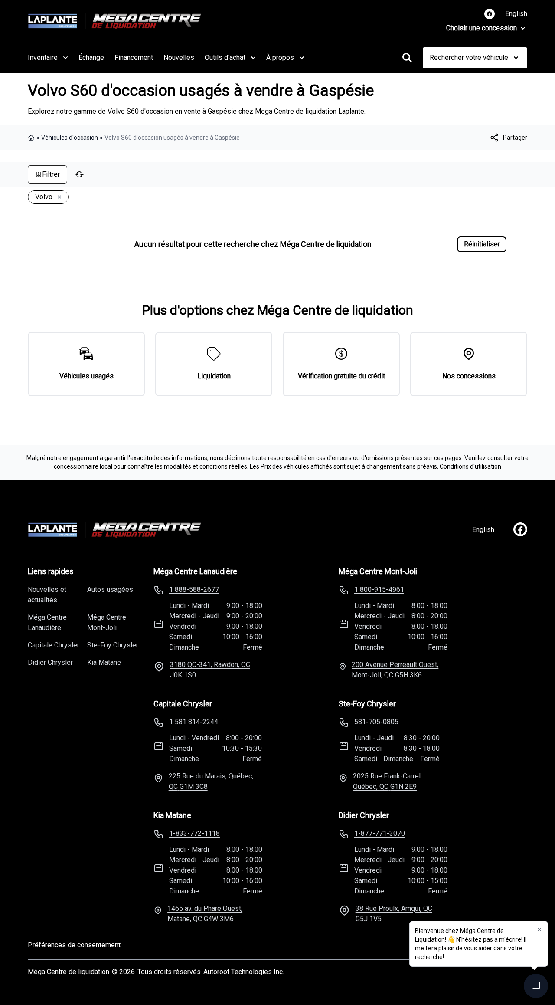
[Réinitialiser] (79, 174)
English (516, 14)
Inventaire (43, 57)
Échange (91, 57)
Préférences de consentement (74, 945)
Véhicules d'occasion (69, 137)
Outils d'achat (225, 57)
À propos (280, 57)
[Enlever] (57, 197)
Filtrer (51, 174)
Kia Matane (104, 662)
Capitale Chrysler (53, 645)
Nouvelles (178, 57)
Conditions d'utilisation (470, 466)
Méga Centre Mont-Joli (106, 622)
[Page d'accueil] (32, 137)
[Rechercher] (407, 57)
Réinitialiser (482, 244)
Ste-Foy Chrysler (112, 645)
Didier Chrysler (50, 662)
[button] (539, 929)
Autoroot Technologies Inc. (243, 972)
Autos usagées (110, 589)
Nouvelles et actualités (47, 594)
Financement (133, 57)
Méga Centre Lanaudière (47, 622)
